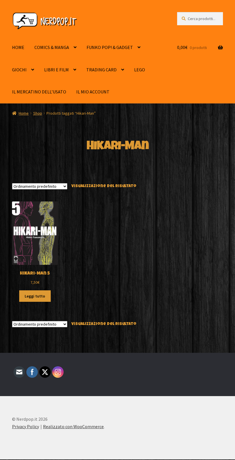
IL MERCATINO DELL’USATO (39, 92)
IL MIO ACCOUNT (92, 92)
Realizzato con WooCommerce (73, 426)
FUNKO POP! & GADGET (110, 47)
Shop (37, 113)
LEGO (139, 70)
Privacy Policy (25, 426)
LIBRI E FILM (56, 70)
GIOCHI (19, 70)
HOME (18, 47)
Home (24, 113)
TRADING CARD (101, 70)
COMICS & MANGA (51, 47)
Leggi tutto (35, 296)
